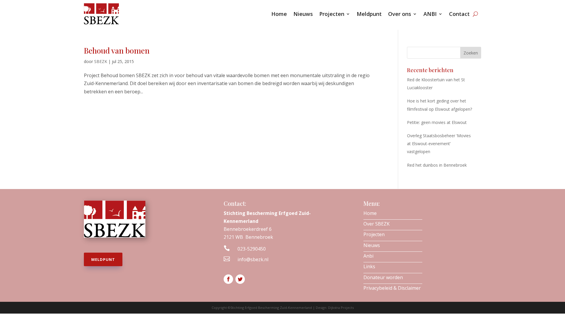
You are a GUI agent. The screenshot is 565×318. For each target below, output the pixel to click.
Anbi (368, 256)
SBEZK (100, 61)
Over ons (399, 13)
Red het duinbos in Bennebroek (437, 165)
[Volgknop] (228, 279)
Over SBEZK (376, 224)
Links (369, 266)
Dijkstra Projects (341, 307)
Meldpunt (369, 13)
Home (279, 13)
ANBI (430, 13)
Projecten (331, 13)
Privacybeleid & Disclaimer (392, 288)
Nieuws (303, 13)
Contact (459, 13)
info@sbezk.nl (252, 259)
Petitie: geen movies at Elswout (437, 122)
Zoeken (470, 53)
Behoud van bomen (116, 50)
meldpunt (103, 259)
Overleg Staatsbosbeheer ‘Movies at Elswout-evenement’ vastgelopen (439, 143)
